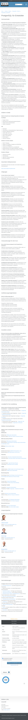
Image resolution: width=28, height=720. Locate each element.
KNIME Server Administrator (12, 470)
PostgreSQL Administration (6, 420)
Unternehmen (4, 715)
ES (15, 0)
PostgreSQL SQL (21, 421)
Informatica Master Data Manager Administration (17, 458)
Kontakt (19, 0)
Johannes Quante (4, 522)
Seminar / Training (8, 11)
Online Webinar (14, 623)
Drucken (22, 0)
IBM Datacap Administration (12, 441)
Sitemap (22, 715)
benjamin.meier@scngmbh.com (10, 550)
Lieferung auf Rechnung (7, 592)
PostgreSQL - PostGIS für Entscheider (17, 488)
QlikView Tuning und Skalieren (13, 494)
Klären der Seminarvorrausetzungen (9, 596)
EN (12, 0)
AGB (25, 715)
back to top (24, 683)
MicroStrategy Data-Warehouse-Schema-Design (10, 476)
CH (9, 0)
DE (11, 0)
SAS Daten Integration (15, 500)
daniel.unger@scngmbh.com (9, 537)
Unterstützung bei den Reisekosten (9, 599)
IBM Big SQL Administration (11, 435)
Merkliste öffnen (14, 665)
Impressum (26, 0)
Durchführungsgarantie (7, 585)
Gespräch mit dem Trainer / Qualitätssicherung (11, 593)
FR (14, 0)
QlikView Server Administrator (10, 493)
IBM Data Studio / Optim (9, 446)
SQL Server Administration (11, 505)
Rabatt (4, 607)
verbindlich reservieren (7, 659)
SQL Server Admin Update (14, 506)
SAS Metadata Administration (14, 499)
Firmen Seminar (14, 621)
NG (17, 0)
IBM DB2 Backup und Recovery (14, 452)
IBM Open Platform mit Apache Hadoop (16, 436)
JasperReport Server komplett (12, 464)
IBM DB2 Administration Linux (15, 450)
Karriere (11, 715)
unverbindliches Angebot (7, 658)
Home (2, 11)
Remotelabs (5, 609)
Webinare (6, 672)
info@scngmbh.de (7, 709)
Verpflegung (5, 601)
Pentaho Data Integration (11, 481)
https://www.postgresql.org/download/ (8, 168)
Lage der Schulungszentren (8, 604)
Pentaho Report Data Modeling (13, 482)
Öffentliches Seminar (14, 618)
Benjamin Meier (4, 549)
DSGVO (18, 715)
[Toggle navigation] (26, 4)
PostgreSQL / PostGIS (16, 11)
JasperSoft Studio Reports (13, 463)
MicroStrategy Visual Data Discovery (16, 475)
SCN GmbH (4, 4)
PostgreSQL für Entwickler (5, 12)
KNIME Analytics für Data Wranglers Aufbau (16, 469)
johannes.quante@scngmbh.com (10, 524)
